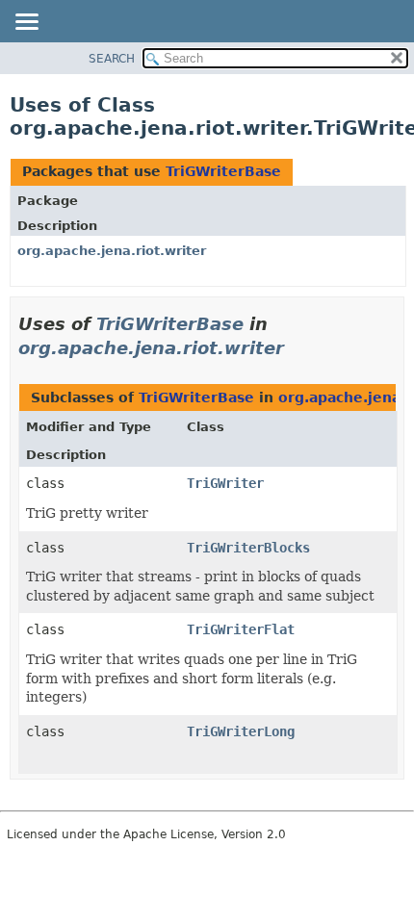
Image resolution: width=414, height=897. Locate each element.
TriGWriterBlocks (248, 547)
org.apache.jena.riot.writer (111, 250)
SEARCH (112, 58)
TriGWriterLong (241, 731)
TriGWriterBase (223, 171)
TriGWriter (225, 483)
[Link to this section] (297, 348)
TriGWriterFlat (241, 629)
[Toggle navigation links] (26, 23)
